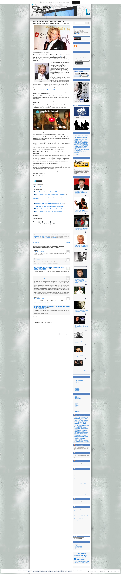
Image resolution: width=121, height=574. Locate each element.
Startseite (33, 17)
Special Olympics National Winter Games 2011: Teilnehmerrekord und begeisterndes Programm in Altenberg (81, 144)
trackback (54, 237)
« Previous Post (36, 242)
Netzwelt (77, 468)
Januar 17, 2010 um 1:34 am (40, 269)
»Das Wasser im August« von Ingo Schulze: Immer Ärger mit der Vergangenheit (81, 510)
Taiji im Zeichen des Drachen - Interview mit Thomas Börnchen (81, 296)
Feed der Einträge (78, 546)
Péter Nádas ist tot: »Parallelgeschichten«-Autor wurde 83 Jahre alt (81, 512)
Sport (76, 407)
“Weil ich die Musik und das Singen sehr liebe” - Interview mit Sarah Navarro (81, 355)
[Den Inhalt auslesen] (74, 415)
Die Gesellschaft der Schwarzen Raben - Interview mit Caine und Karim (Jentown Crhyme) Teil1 (81, 370)
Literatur (77, 506)
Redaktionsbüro (79, 387)
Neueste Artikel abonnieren (80, 52)
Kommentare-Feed (78, 547)
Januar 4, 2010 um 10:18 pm (40, 259)
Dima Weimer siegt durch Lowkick (81, 146)
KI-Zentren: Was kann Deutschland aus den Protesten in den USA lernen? (81, 441)
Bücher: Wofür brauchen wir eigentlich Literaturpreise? (79, 522)
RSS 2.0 (35, 237)
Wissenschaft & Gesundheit (82, 453)
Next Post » (68, 242)
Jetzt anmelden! (79, 63)
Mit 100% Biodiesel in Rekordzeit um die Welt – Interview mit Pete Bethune (81, 229)
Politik (76, 406)
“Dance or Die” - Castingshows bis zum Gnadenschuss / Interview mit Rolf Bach (81, 326)
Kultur (79, 557)
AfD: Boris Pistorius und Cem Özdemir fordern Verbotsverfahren (81, 426)
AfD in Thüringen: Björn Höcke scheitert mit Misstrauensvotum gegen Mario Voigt (81, 436)
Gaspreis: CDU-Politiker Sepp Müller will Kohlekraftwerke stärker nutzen (81, 421)
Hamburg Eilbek (78, 398)
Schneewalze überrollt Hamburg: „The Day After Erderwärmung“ (80, 138)
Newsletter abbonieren (80, 383)
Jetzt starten (76, 2)
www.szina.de (38, 186)
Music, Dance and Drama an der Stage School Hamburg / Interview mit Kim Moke (81, 246)
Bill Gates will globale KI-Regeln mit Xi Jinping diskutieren (81, 494)
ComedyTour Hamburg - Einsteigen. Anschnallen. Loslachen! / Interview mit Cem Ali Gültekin (81, 281)
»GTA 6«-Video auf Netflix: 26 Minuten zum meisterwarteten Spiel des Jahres (81, 480)
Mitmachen (67, 17)
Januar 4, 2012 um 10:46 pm (40, 278)
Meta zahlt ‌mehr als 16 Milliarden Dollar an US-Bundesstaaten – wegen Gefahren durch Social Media (81, 492)
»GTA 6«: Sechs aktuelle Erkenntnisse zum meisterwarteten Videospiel (80, 475)
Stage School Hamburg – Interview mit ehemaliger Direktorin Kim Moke (49, 203)
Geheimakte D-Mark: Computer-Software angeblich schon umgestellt (81, 142)
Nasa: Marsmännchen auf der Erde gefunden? (80, 148)
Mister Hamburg (57, 56)
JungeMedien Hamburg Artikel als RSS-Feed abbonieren (82, 47)
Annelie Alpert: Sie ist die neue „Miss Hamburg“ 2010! (46, 191)
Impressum (85, 17)
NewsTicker (77, 405)
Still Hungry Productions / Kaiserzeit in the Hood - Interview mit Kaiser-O (81, 341)
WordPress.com (78, 548)
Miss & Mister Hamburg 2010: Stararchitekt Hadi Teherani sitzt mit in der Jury (50, 194)
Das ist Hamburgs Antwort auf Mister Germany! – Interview (81, 136)
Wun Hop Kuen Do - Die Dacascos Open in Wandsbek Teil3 (81, 211)
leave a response (46, 237)
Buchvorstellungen (79, 380)
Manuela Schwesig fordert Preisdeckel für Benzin (79, 439)
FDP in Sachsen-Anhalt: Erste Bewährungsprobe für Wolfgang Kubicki (80, 423)
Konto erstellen (78, 544)
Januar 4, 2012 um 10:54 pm (40, 298)
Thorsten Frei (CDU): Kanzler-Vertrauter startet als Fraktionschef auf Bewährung (81, 428)
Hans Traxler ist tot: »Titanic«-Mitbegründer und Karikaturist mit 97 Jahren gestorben (81, 515)
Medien (77, 498)
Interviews (42, 236)
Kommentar (64, 334)
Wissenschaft (77, 410)
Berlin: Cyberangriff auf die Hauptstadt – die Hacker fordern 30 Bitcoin (80, 472)
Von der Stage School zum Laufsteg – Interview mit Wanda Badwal (48, 208)
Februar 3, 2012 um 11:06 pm (40, 308)
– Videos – (78, 382)
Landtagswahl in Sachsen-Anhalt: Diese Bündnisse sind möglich (81, 431)
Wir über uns (76, 17)
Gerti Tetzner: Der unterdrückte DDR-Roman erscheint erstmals (81, 527)
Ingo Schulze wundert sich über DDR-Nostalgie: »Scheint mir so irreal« (81, 518)
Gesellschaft (36, 236)
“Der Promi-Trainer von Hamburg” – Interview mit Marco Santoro (48, 201)
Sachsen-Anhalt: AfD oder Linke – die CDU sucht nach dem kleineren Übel (81, 433)
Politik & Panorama (80, 415)
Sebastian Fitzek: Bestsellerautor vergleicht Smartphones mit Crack (80, 532)
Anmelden (77, 545)
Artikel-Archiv (41, 17)
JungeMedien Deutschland (55, 17)
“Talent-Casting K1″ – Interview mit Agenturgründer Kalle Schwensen (49, 206)
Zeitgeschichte (77, 411)
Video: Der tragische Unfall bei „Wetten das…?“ (80, 152)
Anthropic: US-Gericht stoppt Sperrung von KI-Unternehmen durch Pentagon (81, 478)
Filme (76, 396)
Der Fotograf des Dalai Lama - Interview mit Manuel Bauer (81, 263)
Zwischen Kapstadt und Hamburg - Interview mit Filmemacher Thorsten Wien (81, 311)
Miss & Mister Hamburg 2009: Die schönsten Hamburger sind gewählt (49, 211)
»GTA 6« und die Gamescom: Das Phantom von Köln (81, 487)
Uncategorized (77, 408)
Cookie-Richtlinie (68, 571)
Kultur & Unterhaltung (80, 445)
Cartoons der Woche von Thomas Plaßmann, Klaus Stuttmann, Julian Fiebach (80, 525)
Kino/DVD (76, 400)
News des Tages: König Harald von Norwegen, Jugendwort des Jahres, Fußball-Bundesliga (81, 418)
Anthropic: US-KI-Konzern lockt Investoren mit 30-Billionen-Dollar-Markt (81, 483)
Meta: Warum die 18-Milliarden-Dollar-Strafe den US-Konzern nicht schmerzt (81, 489)
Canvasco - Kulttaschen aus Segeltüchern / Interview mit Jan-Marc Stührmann (81, 192)
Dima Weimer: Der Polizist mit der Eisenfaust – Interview (80, 140)
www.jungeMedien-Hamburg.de (81, 384)
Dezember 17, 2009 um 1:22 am (40, 251)
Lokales (76, 403)
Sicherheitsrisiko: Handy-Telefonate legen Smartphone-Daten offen (81, 485)
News (45, 236)
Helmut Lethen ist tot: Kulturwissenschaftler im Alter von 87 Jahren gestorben (81, 530)
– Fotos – (77, 381)
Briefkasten (77, 33)
